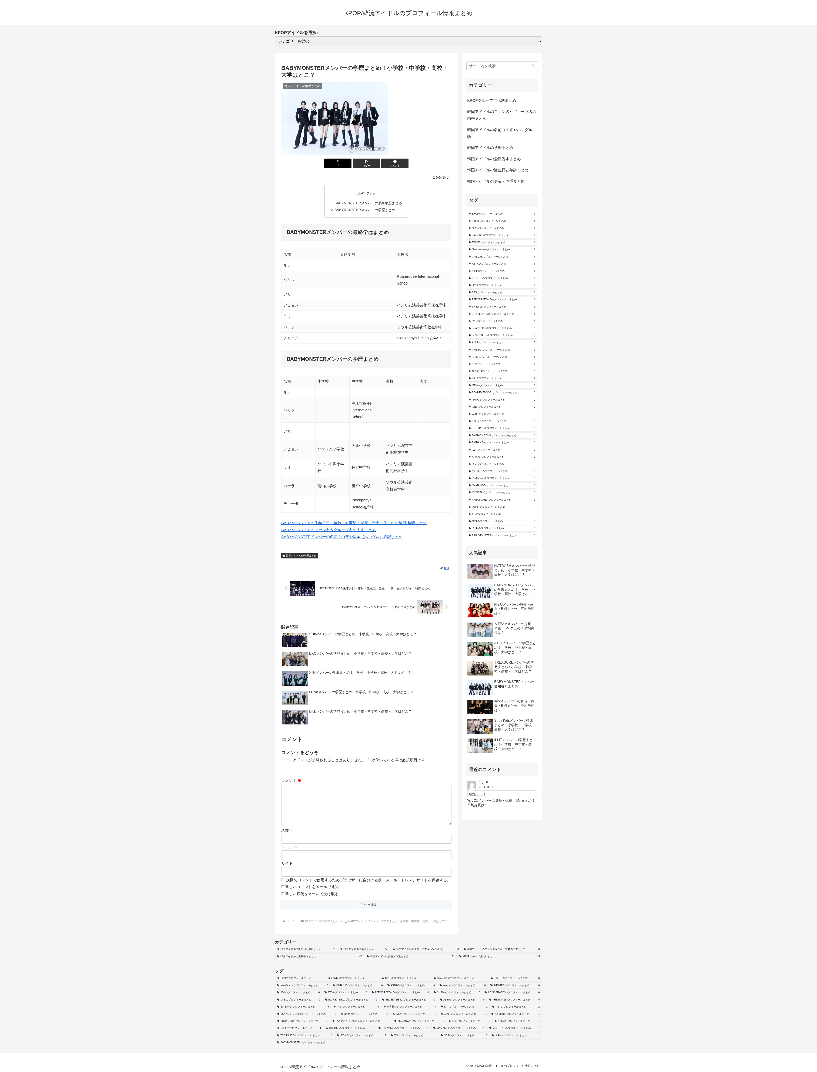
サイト (287, 863)
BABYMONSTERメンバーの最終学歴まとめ (368, 203)
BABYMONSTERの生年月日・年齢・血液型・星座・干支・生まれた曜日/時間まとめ (354, 523)
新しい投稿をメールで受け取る (312, 894)
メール (289, 847)
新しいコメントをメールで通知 (312, 887)
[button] (366, 163)
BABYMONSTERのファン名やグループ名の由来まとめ (328, 530)
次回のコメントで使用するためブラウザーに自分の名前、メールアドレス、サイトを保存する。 (368, 880)
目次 (360, 193)
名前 (287, 831)
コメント (291, 781)
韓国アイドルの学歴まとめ (301, 555)
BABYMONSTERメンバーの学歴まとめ (364, 210)
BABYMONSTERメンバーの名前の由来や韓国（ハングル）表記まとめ (342, 537)
